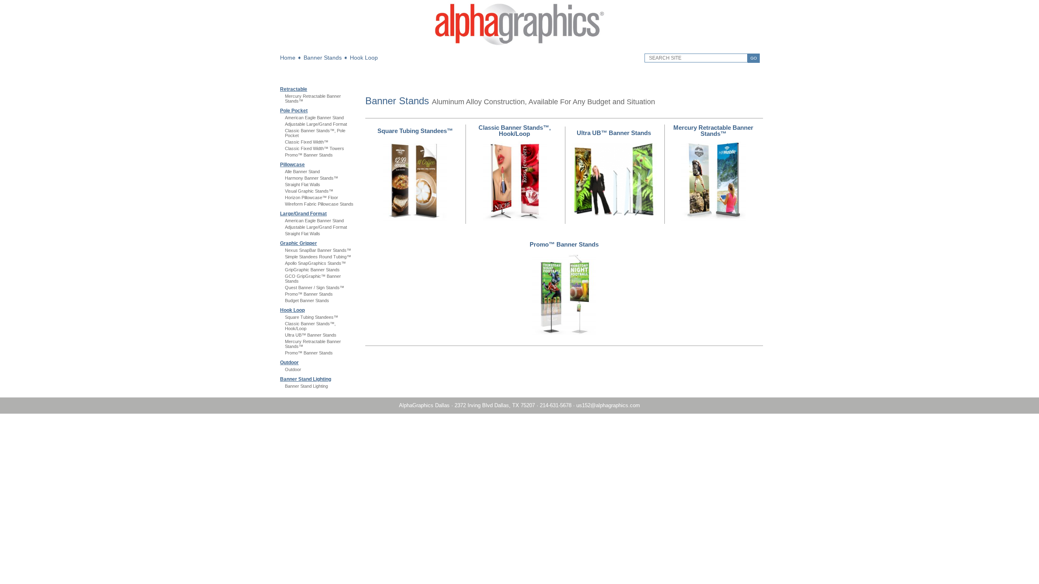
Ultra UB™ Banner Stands (310, 335)
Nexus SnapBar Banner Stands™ (318, 250)
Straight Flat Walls (302, 184)
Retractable (293, 89)
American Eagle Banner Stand (314, 117)
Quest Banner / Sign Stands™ (314, 287)
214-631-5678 (555, 405)
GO (753, 58)
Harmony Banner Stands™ (311, 178)
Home (287, 57)
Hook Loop (364, 57)
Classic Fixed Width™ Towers (314, 148)
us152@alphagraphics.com (608, 405)
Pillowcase (292, 164)
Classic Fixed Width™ (306, 142)
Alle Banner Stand (302, 171)
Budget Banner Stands (307, 300)
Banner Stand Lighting (305, 379)
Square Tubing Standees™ (311, 317)
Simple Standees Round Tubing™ (318, 256)
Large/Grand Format (303, 214)
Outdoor (289, 362)
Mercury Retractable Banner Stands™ (713, 130)
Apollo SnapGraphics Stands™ (315, 263)
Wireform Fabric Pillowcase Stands (319, 204)
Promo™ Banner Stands (309, 154)
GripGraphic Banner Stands (312, 269)
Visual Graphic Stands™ (309, 191)
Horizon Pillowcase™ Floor (311, 197)
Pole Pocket (294, 111)
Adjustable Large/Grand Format (316, 124)
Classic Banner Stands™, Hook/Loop (515, 130)
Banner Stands (323, 57)
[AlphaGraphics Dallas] (519, 47)
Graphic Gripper (298, 243)
